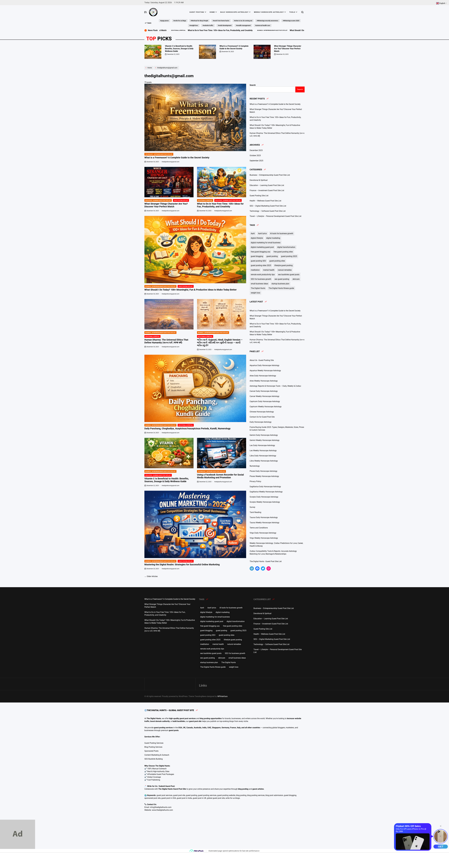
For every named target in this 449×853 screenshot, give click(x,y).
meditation (255, 270)
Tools (292, 12)
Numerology (255, 466)
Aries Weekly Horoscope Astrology (264, 381)
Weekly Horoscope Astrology (269, 12)
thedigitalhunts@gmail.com (170, 162)
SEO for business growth (261, 279)
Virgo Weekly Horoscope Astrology (264, 538)
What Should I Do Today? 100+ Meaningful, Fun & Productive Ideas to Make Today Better (272, 30)
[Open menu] (145, 12)
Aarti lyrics (262, 233)
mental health (268, 270)
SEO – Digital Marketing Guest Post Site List (268, 206)
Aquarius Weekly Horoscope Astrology (265, 370)
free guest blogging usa (260, 252)
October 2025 (255, 155)
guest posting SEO (258, 261)
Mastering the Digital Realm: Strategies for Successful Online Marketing (182, 564)
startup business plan (280, 284)
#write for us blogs (179, 21)
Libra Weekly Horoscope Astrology (264, 461)
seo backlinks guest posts (288, 274)
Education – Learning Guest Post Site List (267, 185)
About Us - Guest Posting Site (262, 360)
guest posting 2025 (289, 256)
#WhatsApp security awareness (267, 21)
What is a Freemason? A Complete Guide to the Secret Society (176, 157)
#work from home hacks (221, 21)
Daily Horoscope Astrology (234, 12)
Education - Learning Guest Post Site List (158, 200)
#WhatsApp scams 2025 (291, 21)
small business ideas (259, 284)
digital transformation (286, 247)
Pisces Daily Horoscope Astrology (263, 471)
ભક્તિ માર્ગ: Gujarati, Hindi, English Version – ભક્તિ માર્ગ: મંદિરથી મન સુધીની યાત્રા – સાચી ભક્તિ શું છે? (220, 342)
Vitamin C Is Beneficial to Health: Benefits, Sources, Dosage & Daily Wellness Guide (179, 48)
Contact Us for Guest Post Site (262, 417)
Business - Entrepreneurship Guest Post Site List (218, 30)
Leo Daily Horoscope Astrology (262, 445)
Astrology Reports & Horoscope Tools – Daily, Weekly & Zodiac (275, 386)
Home (212, 12)
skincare (296, 279)
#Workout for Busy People (199, 21)
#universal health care (262, 25)
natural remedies (285, 270)
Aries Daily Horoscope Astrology (263, 376)
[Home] (149, 70)
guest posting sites (277, 261)
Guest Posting (197, 12)
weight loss (255, 293)
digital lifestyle (257, 238)
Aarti (253, 233)
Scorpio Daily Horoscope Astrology (264, 497)
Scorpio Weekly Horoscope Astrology (265, 502)
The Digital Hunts (258, 288)
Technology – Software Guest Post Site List (268, 211)
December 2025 (256, 150)
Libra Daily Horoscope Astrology (263, 456)
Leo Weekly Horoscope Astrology (263, 450)
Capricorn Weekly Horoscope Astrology (266, 406)
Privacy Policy (255, 481)
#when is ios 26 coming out (243, 21)
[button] (144, 51)
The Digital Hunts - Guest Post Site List (266, 561)
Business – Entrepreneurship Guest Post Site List (270, 175)
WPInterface (222, 696)
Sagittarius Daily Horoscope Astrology (265, 486)
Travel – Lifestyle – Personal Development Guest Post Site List (275, 216)
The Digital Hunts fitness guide (281, 288)
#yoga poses (164, 21)
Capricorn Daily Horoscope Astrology (265, 401)
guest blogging (257, 256)
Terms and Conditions (259, 528)
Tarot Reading (255, 512)
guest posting (272, 256)
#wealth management (243, 25)
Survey (252, 507)
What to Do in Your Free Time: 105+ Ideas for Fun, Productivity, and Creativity (165, 30)
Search (253, 85)
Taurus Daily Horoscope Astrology (264, 517)
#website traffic (208, 25)
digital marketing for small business (265, 242)
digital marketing (273, 238)
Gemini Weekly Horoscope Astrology (264, 440)
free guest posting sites (283, 252)
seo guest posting (282, 279)
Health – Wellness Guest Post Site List (265, 201)
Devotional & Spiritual (205, 200)
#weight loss (193, 25)
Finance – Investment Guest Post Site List (267, 190)
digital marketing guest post (262, 247)
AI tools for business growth (281, 233)
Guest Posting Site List (181, 200)
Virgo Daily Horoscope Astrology (263, 533)
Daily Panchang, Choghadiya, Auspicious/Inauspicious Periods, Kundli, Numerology (187, 428)
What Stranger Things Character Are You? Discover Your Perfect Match (287, 48)
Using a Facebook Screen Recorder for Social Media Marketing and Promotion (220, 476)
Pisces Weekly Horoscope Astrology (264, 476)
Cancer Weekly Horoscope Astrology (264, 396)
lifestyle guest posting (283, 265)
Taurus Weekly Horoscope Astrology (264, 522)
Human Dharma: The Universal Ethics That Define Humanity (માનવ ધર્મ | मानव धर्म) (166, 341)
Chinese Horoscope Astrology (262, 412)
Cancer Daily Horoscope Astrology (264, 391)
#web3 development (224, 25)
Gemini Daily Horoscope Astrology (264, 435)
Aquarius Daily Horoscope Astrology (264, 365)
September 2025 (256, 161)
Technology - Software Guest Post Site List (158, 154)
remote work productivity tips (263, 274)
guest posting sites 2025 (261, 265)
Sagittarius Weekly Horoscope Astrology (266, 492)
